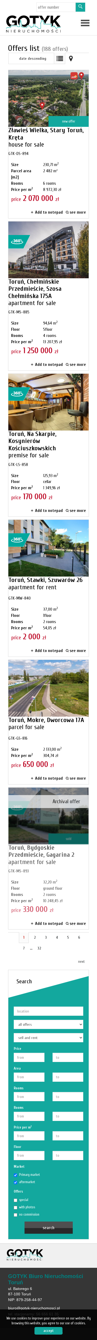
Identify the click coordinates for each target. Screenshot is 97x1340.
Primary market (29, 1175)
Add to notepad (49, 212)
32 (39, 948)
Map (71, 58)
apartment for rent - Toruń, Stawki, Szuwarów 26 (48, 588)
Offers (18, 1191)
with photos (27, 1207)
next (81, 961)
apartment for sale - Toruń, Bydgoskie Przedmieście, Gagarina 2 (48, 858)
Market (19, 1166)
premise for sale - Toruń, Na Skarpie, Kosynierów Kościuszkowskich (48, 445)
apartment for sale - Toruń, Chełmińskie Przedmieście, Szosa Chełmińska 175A (48, 295)
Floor (17, 1147)
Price (17, 1049)
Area (17, 1068)
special (23, 1200)
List (59, 58)
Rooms (18, 1088)
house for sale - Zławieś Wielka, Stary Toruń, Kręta (48, 144)
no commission (29, 1214)
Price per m (23, 1127)
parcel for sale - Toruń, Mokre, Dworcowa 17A (48, 722)
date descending (32, 58)
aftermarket (27, 1182)
